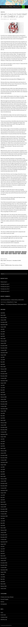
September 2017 (4, 541)
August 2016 (3, 572)
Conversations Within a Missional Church (11, 7)
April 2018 (3, 525)
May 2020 (3, 471)
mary (10, 253)
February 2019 (4, 504)
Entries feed (3, 614)
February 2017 (4, 558)
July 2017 (2, 546)
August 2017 (3, 544)
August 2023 (3, 383)
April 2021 (3, 446)
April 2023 (3, 392)
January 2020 (3, 481)
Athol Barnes (13, 19)
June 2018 (3, 520)
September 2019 (4, 490)
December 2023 (4, 373)
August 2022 (3, 411)
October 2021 (3, 432)
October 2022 (3, 406)
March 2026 (3, 315)
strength (24, 253)
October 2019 (3, 488)
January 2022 (3, 425)
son (19, 253)
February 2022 (4, 422)
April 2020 (3, 474)
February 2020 (4, 478)
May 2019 (3, 497)
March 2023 (3, 394)
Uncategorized (4, 604)
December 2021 (4, 427)
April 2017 (3, 553)
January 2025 (3, 343)
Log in (2, 612)
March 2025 (3, 338)
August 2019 (3, 492)
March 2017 (3, 555)
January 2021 (3, 453)
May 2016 (3, 579)
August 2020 (3, 464)
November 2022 (4, 404)
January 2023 (3, 399)
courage (24, 251)
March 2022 (3, 420)
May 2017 (3, 551)
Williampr (2, 304)
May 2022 (3, 415)
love (6, 253)
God (3, 253)
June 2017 (3, 548)
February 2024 (4, 368)
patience (14, 253)
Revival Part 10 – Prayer (12, 302)
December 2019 (4, 483)
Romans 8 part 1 (4, 281)
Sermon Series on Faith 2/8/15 (18, 299)
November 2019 (4, 485)
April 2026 (3, 312)
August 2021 (3, 436)
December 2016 (4, 562)
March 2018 (3, 527)
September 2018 (4, 516)
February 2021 (4, 450)
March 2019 (3, 502)
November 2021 (4, 429)
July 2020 (2, 467)
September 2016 (4, 569)
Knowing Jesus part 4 (5, 291)
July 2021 (2, 439)
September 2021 (4, 434)
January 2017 (3, 560)
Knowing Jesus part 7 (5, 284)
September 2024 (4, 352)
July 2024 (2, 357)
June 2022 (3, 413)
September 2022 (4, 408)
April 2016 (3, 581)
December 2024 (4, 345)
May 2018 (3, 523)
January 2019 (3, 506)
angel (3, 251)
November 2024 (4, 347)
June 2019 (3, 495)
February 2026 (4, 317)
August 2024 (3, 354)
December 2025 (4, 322)
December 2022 (4, 401)
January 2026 (3, 319)
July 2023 (2, 385)
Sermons (3, 12)
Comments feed (4, 617)
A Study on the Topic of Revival (7, 597)
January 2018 (3, 532)
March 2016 (3, 583)
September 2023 (4, 380)
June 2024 (3, 359)
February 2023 (4, 397)
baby (7, 251)
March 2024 (3, 366)
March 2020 (3, 476)
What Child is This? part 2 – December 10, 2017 (11, 259)
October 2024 (3, 350)
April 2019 (3, 499)
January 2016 (3, 588)
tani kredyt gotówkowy (5, 299)
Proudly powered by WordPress (6, 625)
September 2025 (4, 324)
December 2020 (4, 455)
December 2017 (4, 534)
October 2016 (3, 567)
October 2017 (3, 539)
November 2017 (4, 537)
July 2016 (2, 574)
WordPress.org (4, 619)
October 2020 (3, 460)
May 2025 (3, 333)
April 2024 (3, 364)
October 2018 (3, 513)
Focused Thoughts (4, 599)
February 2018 (4, 530)
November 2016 (4, 565)
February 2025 (4, 340)
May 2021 (3, 443)
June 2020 (3, 469)
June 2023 (3, 387)
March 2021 (3, 448)
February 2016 (4, 586)
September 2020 (4, 462)
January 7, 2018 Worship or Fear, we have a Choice (11, 264)
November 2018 (4, 511)
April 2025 (3, 336)
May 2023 (3, 390)
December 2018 (4, 509)
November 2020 (4, 457)
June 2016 (3, 576)
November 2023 (4, 375)
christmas (12, 251)
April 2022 (3, 418)
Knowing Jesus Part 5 (5, 288)
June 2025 (3, 331)
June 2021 (3, 441)
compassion (18, 251)
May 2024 (3, 361)
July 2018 (2, 518)
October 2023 (3, 378)
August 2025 (3, 326)
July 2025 (2, 329)
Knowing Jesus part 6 (5, 286)
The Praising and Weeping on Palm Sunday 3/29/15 (16, 304)
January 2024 (3, 371)
